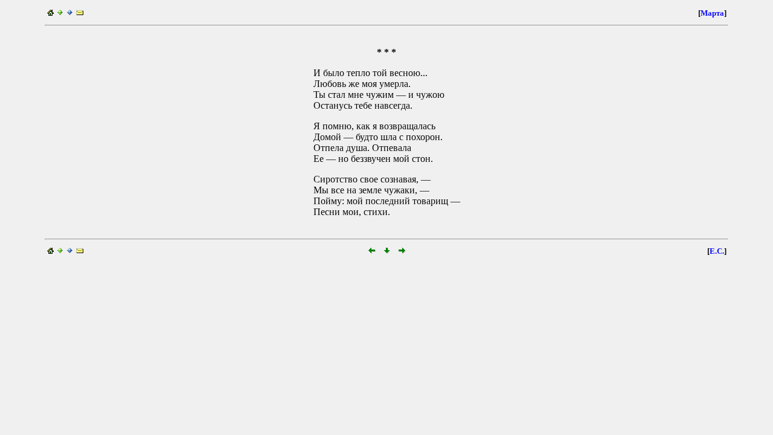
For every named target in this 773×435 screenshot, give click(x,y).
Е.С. (717, 251)
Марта (712, 13)
